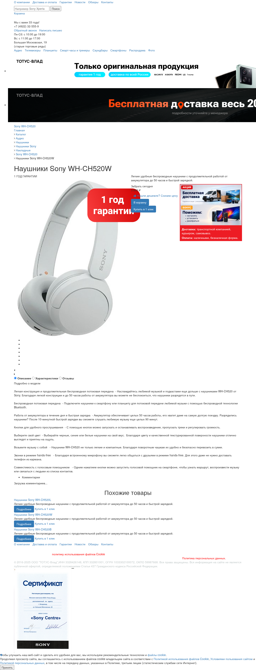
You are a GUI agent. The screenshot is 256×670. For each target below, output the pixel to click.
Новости (80, 2)
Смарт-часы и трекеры (75, 50)
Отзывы (68, 378)
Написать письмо (50, 30)
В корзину (140, 202)
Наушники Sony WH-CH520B (32, 529)
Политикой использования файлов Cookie (181, 659)
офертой (34, 566)
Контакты (107, 2)
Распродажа (137, 50)
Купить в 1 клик (143, 209)
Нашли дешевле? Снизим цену (157, 195)
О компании (22, 2)
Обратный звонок (25, 30)
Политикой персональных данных (22, 663)
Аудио (18, 50)
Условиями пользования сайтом (231, 659)
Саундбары (100, 50)
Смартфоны (118, 50)
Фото (151, 50)
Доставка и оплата (45, 2)
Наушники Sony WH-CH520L (32, 500)
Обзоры (93, 2)
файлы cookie (157, 655)
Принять (7, 667)
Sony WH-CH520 (25, 126)
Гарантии (66, 2)
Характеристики (46, 378)
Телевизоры (33, 50)
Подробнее (24, 509)
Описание (24, 378)
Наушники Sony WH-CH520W (33, 514)
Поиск (56, 9)
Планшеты (50, 50)
